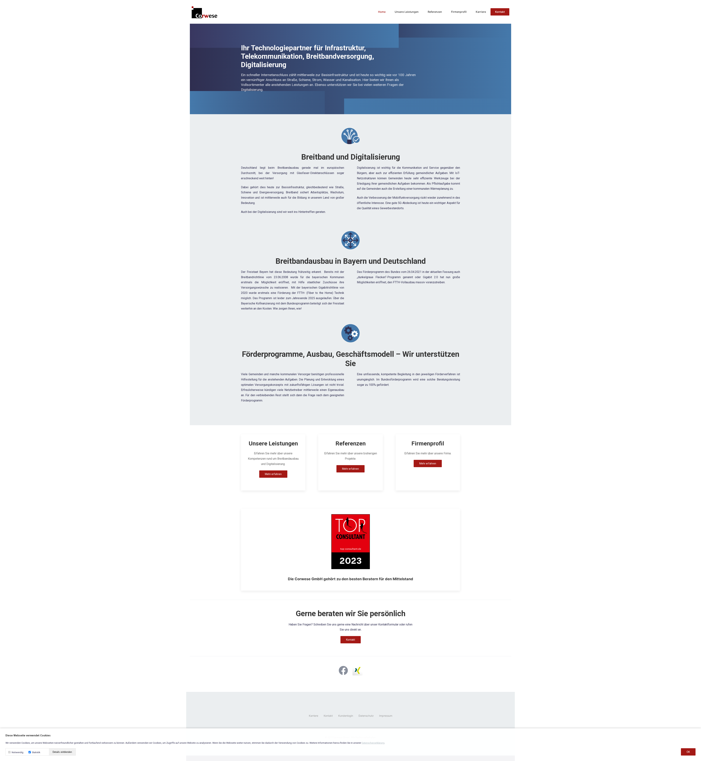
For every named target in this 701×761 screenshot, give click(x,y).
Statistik (35, 752)
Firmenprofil (459, 11)
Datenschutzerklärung (373, 742)
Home (382, 11)
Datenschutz (366, 715)
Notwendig (17, 752)
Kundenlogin (345, 715)
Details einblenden (62, 752)
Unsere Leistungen (407, 11)
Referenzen (435, 11)
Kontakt (500, 11)
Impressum (385, 715)
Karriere (481, 11)
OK (688, 751)
